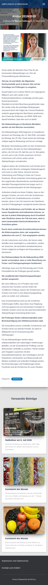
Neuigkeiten (17, 379)
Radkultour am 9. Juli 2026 (18, 440)
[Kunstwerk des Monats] (24, 471)
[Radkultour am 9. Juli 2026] (24, 422)
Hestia (14, 579)
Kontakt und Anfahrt (11, 568)
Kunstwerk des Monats (16, 489)
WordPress (32, 579)
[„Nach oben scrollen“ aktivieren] (43, 580)
